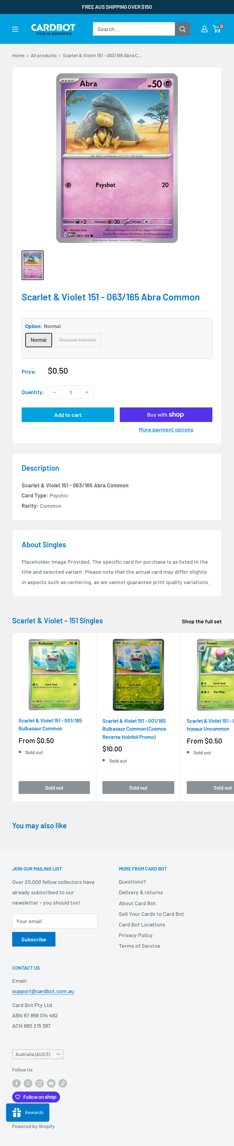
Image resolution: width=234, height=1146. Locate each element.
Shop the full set (202, 621)
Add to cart (68, 414)
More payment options (166, 429)
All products (44, 55)
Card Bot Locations (142, 924)
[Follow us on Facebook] (16, 1083)
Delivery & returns (141, 892)
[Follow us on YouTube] (51, 1083)
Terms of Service (139, 945)
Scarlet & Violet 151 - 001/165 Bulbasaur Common (50, 724)
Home (18, 55)
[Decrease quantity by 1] (54, 392)
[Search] (182, 29)
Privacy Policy (136, 935)
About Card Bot (137, 903)
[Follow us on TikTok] (62, 1083)
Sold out (54, 787)
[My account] (204, 29)
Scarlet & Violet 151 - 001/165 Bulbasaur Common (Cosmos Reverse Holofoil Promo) (134, 729)
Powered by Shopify (33, 1126)
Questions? (132, 881)
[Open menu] (15, 29)
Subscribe (33, 939)
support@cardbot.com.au (43, 991)
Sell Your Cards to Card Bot (151, 913)
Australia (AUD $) (33, 1054)
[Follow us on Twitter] (28, 1083)
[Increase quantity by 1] (86, 392)
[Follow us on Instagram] (39, 1083)
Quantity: (33, 392)
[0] (217, 29)
